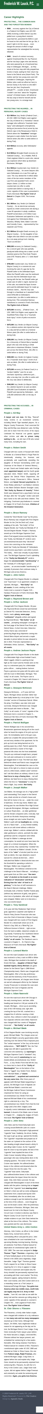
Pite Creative (31, 1396)
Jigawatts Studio (16, 1399)
